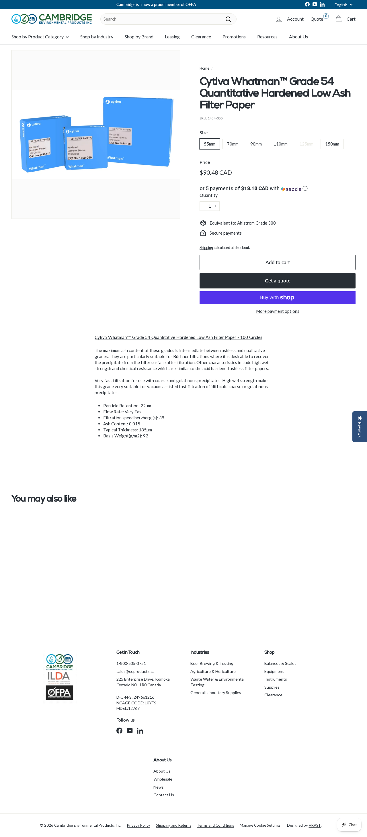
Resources (267, 36)
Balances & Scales (280, 663)
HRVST (315, 825)
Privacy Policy (138, 825)
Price (205, 162)
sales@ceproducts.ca (135, 671)
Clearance (201, 36)
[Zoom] (96, 134)
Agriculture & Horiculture (213, 671)
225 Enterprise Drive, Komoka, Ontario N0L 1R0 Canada (143, 682)
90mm (256, 143)
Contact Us (163, 794)
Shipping (206, 247)
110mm (281, 143)
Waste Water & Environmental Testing (217, 682)
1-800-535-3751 (131, 663)
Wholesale (162, 779)
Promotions (234, 36)
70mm (233, 143)
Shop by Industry (96, 36)
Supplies (272, 687)
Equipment (274, 671)
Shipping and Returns (173, 825)
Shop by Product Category (38, 36)
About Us (298, 36)
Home (204, 68)
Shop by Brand (139, 36)
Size (204, 132)
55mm (209, 143)
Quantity (209, 195)
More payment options (277, 311)
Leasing (172, 36)
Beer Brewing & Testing (211, 663)
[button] (278, 188)
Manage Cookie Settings (260, 825)
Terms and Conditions (215, 825)
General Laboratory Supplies (215, 692)
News (158, 787)
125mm (306, 143)
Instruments (275, 679)
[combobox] (168, 19)
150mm (332, 143)
